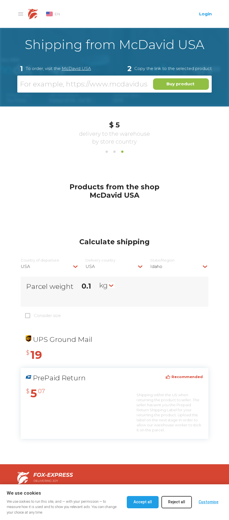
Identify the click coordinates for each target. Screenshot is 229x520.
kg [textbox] (103, 285)
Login (205, 13)
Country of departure (40, 260)
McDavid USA (76, 68)
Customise (208, 502)
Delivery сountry (100, 260)
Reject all (176, 502)
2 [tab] (114, 152)
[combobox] (50, 266)
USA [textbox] (25, 266)
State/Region (162, 260)
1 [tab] (107, 152)
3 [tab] (122, 152)
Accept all (142, 502)
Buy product (180, 83)
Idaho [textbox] (156, 266)
